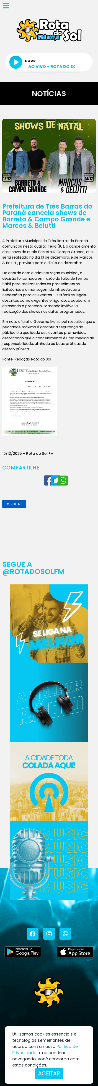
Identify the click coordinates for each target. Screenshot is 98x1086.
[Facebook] (33, 934)
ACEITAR (49, 1073)
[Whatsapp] (65, 934)
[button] (14, 504)
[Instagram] (49, 934)
